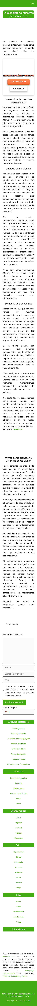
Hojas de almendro (18, 734)
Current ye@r (10, 707)
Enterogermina (19, 728)
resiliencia (17, 429)
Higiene (18, 823)
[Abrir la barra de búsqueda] (21, 3)
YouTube (6, 976)
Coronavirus (18, 852)
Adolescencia (18, 912)
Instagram (15, 976)
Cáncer (18, 857)
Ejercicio (18, 828)
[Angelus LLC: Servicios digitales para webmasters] (18, 615)
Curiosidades (12, 624)
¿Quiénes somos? (16, 996)
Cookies (19, 1001)
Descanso (18, 838)
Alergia (18, 888)
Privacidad (27, 1001)
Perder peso (18, 788)
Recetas (18, 783)
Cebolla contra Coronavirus (18, 764)
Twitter (24, 976)
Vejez (18, 922)
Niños (18, 907)
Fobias (18, 804)
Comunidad (18, 89)
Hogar (18, 799)
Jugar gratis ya (18, 82)
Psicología (18, 862)
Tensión (18, 882)
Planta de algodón (18, 754)
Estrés (18, 877)
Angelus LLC (9, 956)
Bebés (18, 902)
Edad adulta (18, 917)
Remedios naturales (18, 778)
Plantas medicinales (18, 793)
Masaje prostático (18, 744)
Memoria (18, 867)
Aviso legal (10, 1001)
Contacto (28, 996)
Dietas (18, 818)
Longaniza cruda (18, 759)
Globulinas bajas (18, 749)
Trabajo (18, 833)
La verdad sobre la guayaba (18, 739)
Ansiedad (19, 872)
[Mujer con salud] (6, 3)
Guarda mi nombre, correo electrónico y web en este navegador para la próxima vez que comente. (19, 691)
